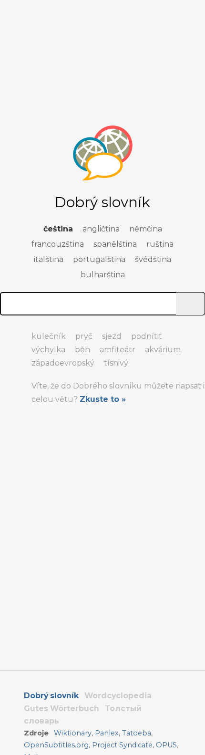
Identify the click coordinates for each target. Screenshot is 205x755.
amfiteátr (117, 349)
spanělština (115, 244)
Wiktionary (73, 733)
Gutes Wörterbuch (61, 708)
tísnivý (116, 362)
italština (48, 259)
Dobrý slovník (51, 695)
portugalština (99, 259)
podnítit (146, 336)
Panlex (107, 733)
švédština (153, 259)
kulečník (48, 336)
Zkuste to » (103, 399)
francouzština (57, 244)
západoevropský (62, 362)
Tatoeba (136, 733)
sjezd (112, 336)
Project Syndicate (122, 745)
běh (82, 349)
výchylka (48, 349)
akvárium (163, 349)
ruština (160, 244)
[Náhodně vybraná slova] (9, 332)
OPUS (166, 745)
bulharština (103, 274)
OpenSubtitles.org (56, 745)
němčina (145, 228)
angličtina (101, 228)
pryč (83, 336)
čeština (58, 228)
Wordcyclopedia (118, 695)
